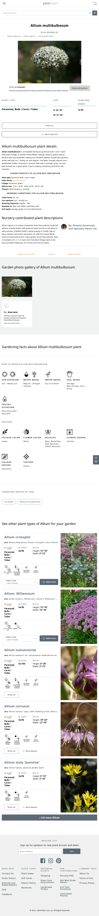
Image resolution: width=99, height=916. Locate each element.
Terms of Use (86, 878)
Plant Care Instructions (47, 881)
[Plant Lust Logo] (50, 3)
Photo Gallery (26, 254)
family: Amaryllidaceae (30, 501)
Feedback (7, 894)
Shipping (45, 875)
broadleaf (8, 501)
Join (71, 851)
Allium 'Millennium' (19, 593)
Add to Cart (51, 582)
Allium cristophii (17, 537)
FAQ (4, 889)
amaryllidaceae (19, 180)
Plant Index (27, 873)
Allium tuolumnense (20, 650)
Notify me (49, 126)
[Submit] (94, 13)
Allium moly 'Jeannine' (22, 762)
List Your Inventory (65, 888)
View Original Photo (12, 323)
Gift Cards (26, 878)
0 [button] (95, 2)
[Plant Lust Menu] (4, 3)
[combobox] (21, 582)
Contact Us (8, 873)
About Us (84, 873)
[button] (90, 13)
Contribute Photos (66, 894)
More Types (74, 254)
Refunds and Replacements (9, 884)
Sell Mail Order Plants (68, 881)
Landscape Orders (46, 888)
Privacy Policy (86, 883)
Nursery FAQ (67, 875)
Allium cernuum (16, 706)
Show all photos (80, 88)
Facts (51, 254)
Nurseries (26, 887)
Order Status (9, 878)
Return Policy (28, 883)
